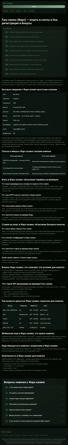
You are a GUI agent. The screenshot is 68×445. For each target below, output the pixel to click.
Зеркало (34, 6)
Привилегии (17, 435)
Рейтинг (11, 435)
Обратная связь (44, 435)
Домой (6, 11)
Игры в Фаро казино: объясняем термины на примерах (26, 41)
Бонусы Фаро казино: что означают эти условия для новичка (29, 50)
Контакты (31, 11)
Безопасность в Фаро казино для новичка (23, 74)
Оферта (31, 435)
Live (12, 11)
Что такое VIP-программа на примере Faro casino (25, 55)
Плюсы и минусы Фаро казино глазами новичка (24, 37)
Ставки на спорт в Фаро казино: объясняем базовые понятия (28, 46)
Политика (36, 435)
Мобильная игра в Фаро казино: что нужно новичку (25, 64)
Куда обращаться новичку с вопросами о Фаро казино (26, 69)
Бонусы (7, 435)
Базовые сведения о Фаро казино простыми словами (26, 32)
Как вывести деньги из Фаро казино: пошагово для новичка (28, 60)
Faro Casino (7, 3)
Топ (25, 11)
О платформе (24, 435)
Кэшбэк (19, 11)
